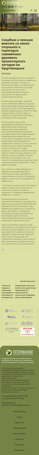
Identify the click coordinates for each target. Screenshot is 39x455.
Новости (19, 439)
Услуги (19, 417)
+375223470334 (8, 10)
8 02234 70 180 (17, 398)
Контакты (19, 450)
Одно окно (19, 423)
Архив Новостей (27, 281)
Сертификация (19, 428)
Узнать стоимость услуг (17, 28)
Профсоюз (19, 445)
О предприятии (19, 411)
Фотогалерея (19, 434)
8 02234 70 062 (21, 396)
